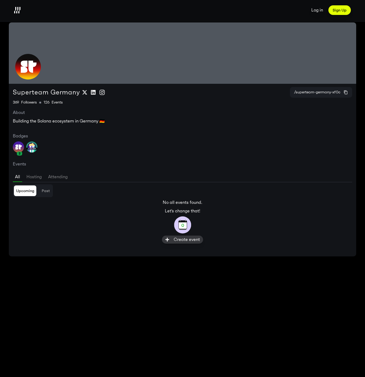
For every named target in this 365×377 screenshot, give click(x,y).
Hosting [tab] (34, 176)
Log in (317, 10)
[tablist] (182, 175)
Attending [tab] (58, 176)
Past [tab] (46, 190)
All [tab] (17, 176)
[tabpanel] (182, 214)
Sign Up (340, 10)
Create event (187, 239)
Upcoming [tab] (25, 190)
